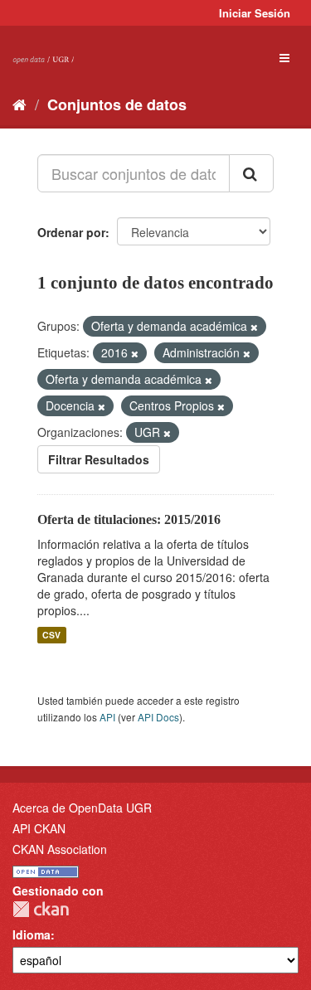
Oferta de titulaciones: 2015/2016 (129, 519)
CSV (51, 634)
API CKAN (39, 828)
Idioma (31, 934)
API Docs (158, 717)
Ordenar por (71, 232)
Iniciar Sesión (254, 13)
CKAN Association (59, 849)
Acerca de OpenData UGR (82, 807)
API (107, 717)
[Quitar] (254, 326)
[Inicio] (19, 103)
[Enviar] (251, 173)
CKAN (40, 909)
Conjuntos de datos (117, 104)
